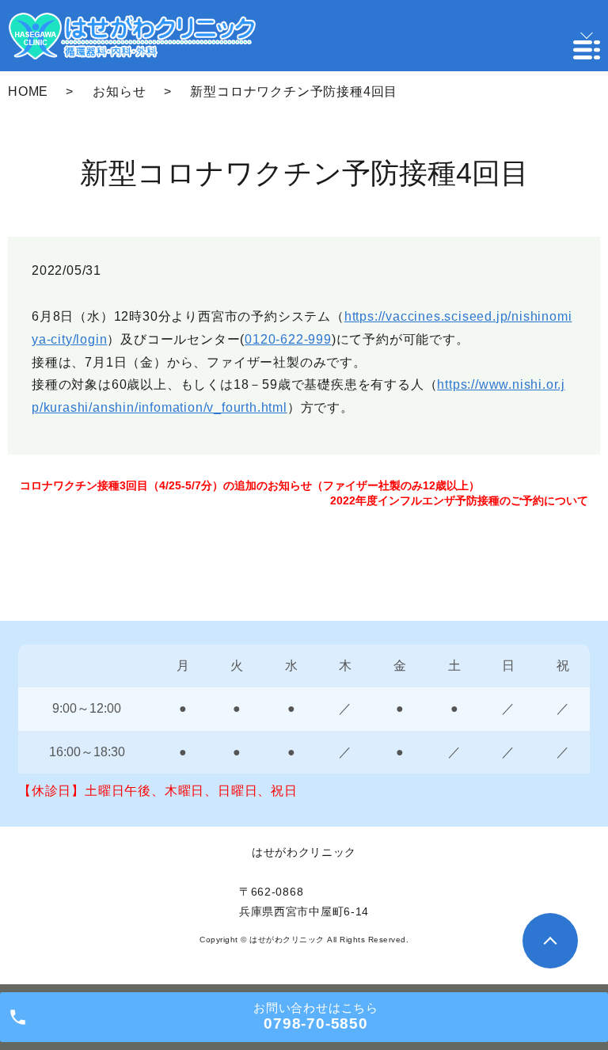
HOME (28, 91)
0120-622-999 (288, 339)
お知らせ (119, 91)
